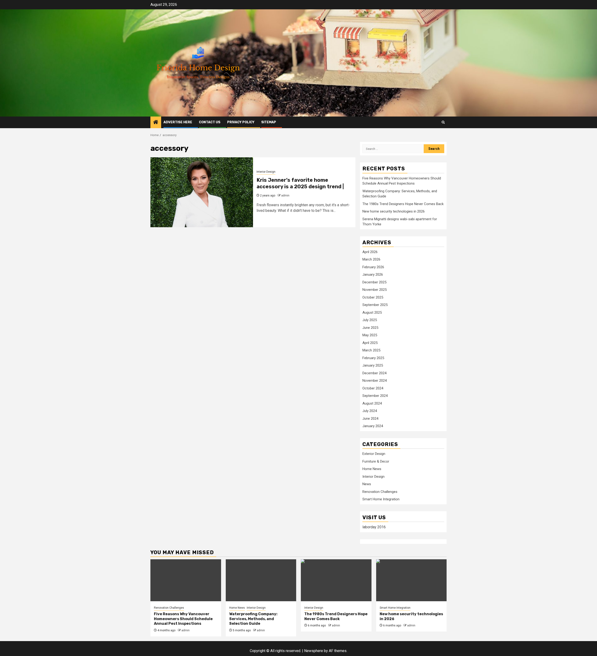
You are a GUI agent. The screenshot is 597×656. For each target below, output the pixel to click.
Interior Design (266, 171)
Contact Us (209, 122)
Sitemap (268, 122)
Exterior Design (373, 454)
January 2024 (372, 426)
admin (285, 195)
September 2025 (375, 305)
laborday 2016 (374, 527)
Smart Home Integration (380, 499)
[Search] (443, 122)
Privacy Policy (240, 122)
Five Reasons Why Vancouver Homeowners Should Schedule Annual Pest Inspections (183, 619)
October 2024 (372, 388)
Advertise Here (177, 122)
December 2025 (374, 282)
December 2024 (374, 373)
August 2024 (372, 403)
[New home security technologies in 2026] (411, 580)
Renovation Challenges (379, 492)
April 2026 (370, 252)
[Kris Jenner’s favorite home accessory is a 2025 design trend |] (201, 192)
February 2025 (373, 358)
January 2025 (372, 365)
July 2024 (369, 411)
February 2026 (373, 267)
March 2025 (371, 350)
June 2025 (370, 328)
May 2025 (369, 335)
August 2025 (372, 312)
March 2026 (371, 259)
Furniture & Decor (375, 461)
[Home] (155, 122)
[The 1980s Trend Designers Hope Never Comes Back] (336, 580)
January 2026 (372, 274)
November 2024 (374, 380)
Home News (371, 469)
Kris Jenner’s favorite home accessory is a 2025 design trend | (300, 183)
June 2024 (370, 418)
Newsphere (313, 651)
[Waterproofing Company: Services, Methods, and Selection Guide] (261, 580)
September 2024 (375, 396)
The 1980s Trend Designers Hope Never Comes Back (403, 204)
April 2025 (370, 343)
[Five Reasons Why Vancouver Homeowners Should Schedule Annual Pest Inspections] (185, 580)
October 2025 (372, 297)
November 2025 (374, 290)
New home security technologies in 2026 (393, 211)
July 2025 (369, 320)
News (366, 484)
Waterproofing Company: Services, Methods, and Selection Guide (253, 619)
